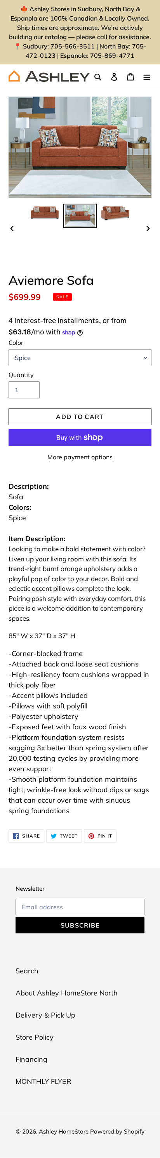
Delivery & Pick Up (45, 1015)
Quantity (21, 375)
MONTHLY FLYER (43, 1081)
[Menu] (147, 76)
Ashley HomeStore (64, 1131)
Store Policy (35, 1037)
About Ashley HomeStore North (67, 992)
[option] (45, 212)
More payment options (80, 457)
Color (16, 342)
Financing (31, 1059)
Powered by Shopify (117, 1131)
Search (27, 970)
